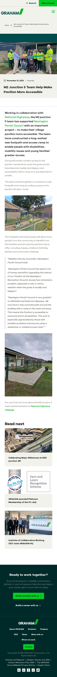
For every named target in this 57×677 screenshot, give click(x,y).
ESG (16, 634)
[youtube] (38, 670)
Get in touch (47, 3)
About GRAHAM (16, 629)
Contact (28, 647)
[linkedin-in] (19, 670)
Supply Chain (44, 665)
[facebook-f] (28, 670)
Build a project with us (27, 596)
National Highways (17, 117)
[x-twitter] (33, 670)
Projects (44, 629)
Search (32, 3)
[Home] (12, 12)
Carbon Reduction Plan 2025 (21, 662)
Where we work (28, 640)
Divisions (32, 629)
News (24, 634)
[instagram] (23, 670)
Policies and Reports (15, 660)
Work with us (37, 634)
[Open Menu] (53, 11)
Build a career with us (27, 605)
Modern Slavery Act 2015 (38, 660)
